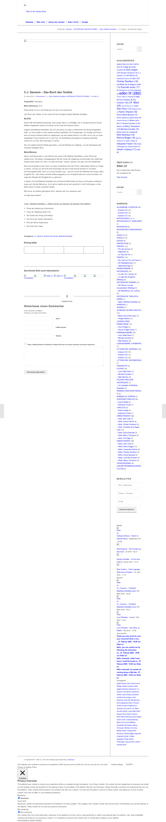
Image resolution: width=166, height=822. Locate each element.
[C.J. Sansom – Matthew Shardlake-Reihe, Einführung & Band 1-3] (78, 279)
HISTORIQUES (122, 271)
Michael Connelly (130, 129)
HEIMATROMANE (123, 268)
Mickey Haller (123, 132)
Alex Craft (134, 64)
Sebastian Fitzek (126, 143)
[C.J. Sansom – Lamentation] (68, 279)
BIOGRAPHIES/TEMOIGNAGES (129, 229)
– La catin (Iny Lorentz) (125, 274)
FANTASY (120, 246)
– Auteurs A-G (122, 352)
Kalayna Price (122, 714)
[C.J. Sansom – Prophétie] (98, 279)
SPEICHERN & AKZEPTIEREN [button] (30, 820)
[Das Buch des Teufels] (64, 64)
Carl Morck (132, 75)
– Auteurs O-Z (122, 357)
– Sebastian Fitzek (124, 404)
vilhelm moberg (126, 149)
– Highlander (121, 251)
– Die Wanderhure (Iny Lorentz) (128, 290)
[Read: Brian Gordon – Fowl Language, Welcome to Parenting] (119, 565)
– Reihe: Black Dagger (125, 446)
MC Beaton (128, 725)
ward (124, 744)
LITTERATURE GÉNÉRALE (127, 349)
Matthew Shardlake (65, 236)
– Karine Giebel (122, 402)
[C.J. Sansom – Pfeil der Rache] (88, 279)
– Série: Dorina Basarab (126, 432)
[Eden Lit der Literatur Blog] (35, 11)
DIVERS (120, 240)
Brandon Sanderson (129, 73)
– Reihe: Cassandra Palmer (127, 449)
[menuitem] (29, 22)
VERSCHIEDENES (124, 463)
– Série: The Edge (123, 438)
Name (58, 318)
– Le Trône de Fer (123, 254)
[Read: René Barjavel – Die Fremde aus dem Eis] (119, 544)
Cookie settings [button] (117, 764)
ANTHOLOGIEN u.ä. (124, 218)
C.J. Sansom (38, 236)
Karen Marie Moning (127, 114)
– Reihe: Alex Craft (124, 443)
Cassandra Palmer (124, 78)
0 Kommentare (40, 96)
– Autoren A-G (122, 210)
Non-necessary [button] (23, 809)
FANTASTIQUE (122, 243)
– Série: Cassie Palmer (125, 421)
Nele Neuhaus (125, 134)
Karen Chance (128, 111)
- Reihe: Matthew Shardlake (56, 96)
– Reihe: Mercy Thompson (127, 460)
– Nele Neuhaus (123, 340)
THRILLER (121, 407)
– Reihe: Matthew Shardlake (127, 302)
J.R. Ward (135, 708)
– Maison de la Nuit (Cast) (126, 315)
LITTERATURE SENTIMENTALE (129, 360)
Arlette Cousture (127, 686)
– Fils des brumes (123, 249)
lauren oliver (135, 117)
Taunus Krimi (134, 146)
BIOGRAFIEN (122, 226)
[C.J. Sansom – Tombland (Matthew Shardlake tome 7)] (58, 279)
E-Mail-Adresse (61, 327)
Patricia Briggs (126, 137)
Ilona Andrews (125, 99)
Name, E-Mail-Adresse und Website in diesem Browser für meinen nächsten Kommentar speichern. (61, 344)
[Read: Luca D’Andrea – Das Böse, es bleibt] (119, 625)
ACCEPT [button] (129, 764)
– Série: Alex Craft (124, 418)
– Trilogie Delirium (123, 318)
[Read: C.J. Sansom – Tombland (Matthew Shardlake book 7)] (119, 585)
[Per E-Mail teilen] (93, 250)
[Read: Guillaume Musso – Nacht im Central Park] (119, 533)
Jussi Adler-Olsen (127, 107)
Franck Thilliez (122, 97)
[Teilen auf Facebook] (34, 250)
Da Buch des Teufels (51, 236)
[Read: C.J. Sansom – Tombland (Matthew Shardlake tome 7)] (119, 601)
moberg (133, 132)
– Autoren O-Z (122, 215)
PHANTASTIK (122, 366)
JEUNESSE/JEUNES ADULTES (129, 310)
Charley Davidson (127, 81)
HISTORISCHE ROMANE (126, 282)
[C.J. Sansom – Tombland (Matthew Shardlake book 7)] (49, 279)
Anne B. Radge (124, 67)
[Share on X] (54, 250)
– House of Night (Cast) (125, 329)
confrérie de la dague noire (126, 697)
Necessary (25, 798)
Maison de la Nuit (123, 722)
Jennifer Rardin (127, 106)
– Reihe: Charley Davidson (127, 452)
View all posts (122, 177)
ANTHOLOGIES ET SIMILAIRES (129, 221)
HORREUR (121, 304)
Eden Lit (96, 96)
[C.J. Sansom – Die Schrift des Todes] (29, 279)
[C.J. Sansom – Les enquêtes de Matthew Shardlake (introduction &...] (2, 411)
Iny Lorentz (126, 101)
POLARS (120, 368)
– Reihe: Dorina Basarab (126, 455)
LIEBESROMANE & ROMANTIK (129, 343)
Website (58, 336)
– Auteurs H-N (122, 354)
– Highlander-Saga (123, 265)
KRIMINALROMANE (124, 332)
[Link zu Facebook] (140, 2)
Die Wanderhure (134, 700)
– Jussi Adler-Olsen (124, 335)
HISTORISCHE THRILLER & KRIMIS (77, 96)
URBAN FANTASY (124, 416)
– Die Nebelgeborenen (125, 263)
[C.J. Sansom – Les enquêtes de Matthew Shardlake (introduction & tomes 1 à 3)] (39, 279)
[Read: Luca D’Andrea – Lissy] (119, 614)
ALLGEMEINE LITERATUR (127, 207)
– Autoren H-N (122, 212)
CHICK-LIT (121, 235)
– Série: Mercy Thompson (126, 435)
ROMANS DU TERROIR (126, 396)
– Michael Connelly (124, 338)
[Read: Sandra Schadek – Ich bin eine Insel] (119, 555)
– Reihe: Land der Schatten (127, 457)
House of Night (127, 705)
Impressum (71, 759)
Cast (136, 78)
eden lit (130, 93)
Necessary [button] (22, 795)
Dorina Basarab (122, 703)
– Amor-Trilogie (122, 327)
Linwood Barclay (123, 120)
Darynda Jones (130, 87)
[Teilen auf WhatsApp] (74, 250)
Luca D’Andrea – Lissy (125, 617)
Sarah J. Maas (131, 141)
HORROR (120, 307)
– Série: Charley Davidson (126, 424)
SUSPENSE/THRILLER (126, 399)
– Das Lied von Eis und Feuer (128, 260)
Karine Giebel (123, 117)
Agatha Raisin (123, 64)
